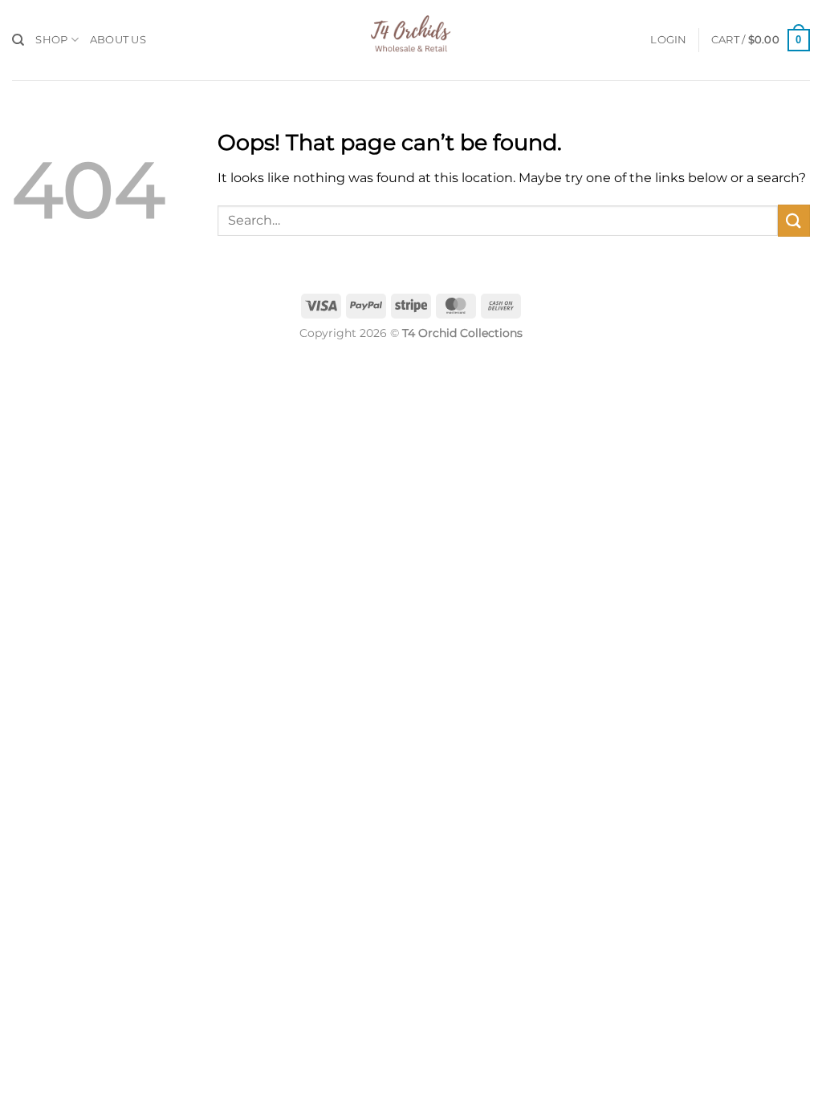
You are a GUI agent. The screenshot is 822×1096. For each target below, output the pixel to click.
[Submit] (794, 220)
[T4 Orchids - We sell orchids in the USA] (411, 40)
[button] (668, 40)
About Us (118, 40)
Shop (51, 40)
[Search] (18, 40)
